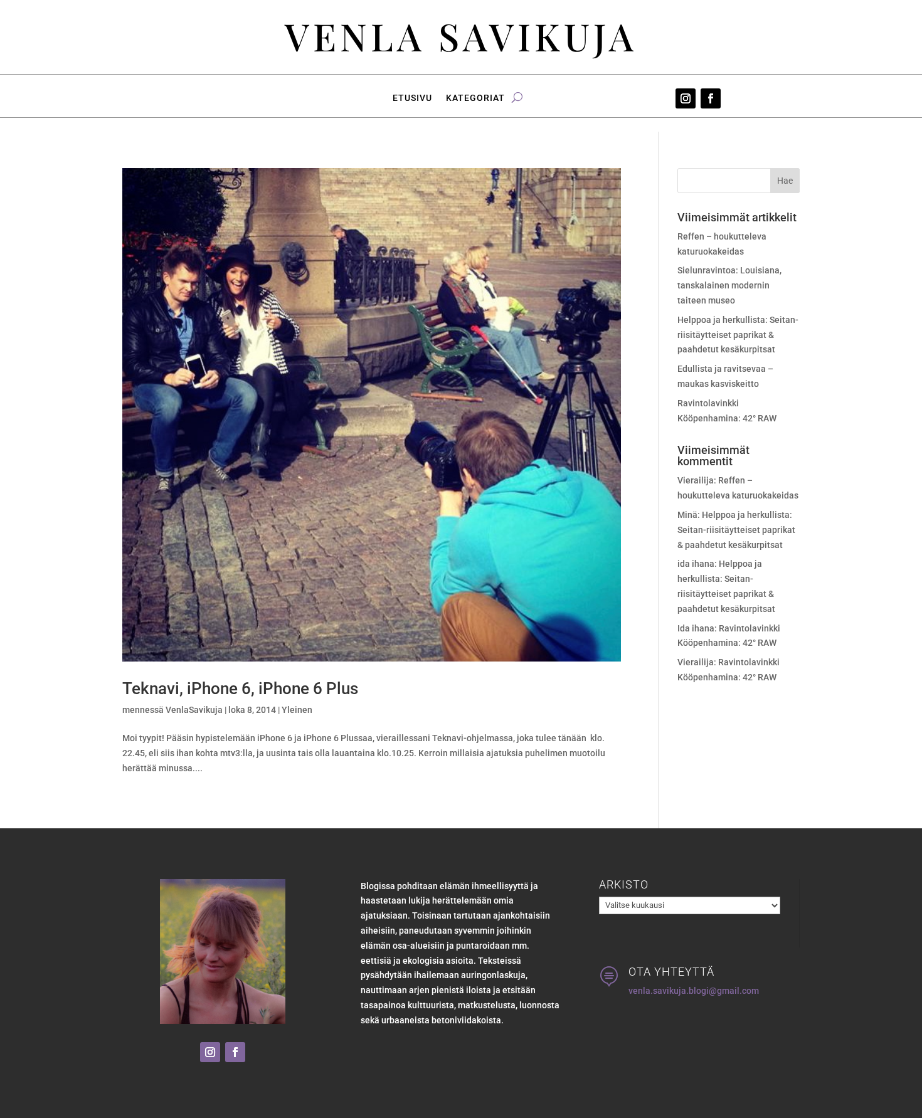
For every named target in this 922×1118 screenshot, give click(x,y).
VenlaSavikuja (194, 710)
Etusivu (412, 98)
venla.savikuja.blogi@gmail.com (693, 991)
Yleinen (297, 710)
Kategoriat (475, 98)
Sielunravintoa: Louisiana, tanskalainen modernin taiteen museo (729, 285)
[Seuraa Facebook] (711, 98)
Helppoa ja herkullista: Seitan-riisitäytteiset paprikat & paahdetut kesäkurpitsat (737, 335)
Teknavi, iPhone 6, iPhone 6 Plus (240, 688)
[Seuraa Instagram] (686, 98)
